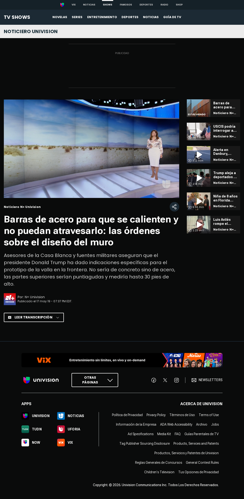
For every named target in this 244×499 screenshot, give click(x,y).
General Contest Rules (202, 462)
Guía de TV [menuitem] (172, 17)
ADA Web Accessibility (176, 424)
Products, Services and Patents (196, 443)
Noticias (89, 4)
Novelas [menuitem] (59, 17)
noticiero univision (31, 31)
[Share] (174, 207)
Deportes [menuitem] (130, 17)
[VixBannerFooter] (122, 360)
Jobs (215, 424)
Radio (164, 4)
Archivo (201, 424)
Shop (179, 4)
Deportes (146, 4)
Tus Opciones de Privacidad (198, 472)
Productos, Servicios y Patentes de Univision (186, 453)
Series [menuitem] (77, 17)
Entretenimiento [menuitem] (102, 17)
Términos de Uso (182, 415)
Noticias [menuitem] (151, 17)
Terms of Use (209, 415)
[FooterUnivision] (41, 380)
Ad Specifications (140, 434)
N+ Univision (35, 297)
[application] (91, 148)
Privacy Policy (156, 415)
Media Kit (164, 434)
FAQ (178, 434)
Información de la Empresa (136, 424)
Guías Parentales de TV (201, 434)
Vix (74, 4)
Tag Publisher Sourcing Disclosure (144, 443)
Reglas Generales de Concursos (158, 462)
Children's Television (159, 472)
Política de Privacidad (127, 415)
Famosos (126, 4)
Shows (107, 4)
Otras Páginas (90, 380)
